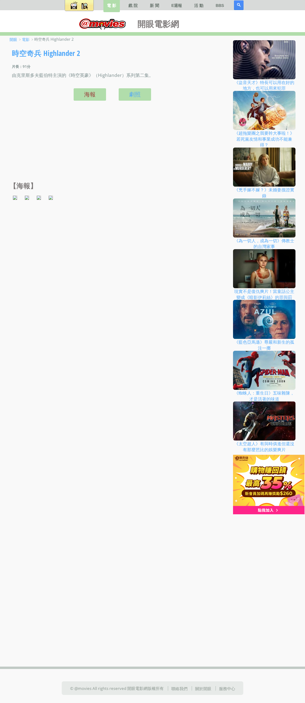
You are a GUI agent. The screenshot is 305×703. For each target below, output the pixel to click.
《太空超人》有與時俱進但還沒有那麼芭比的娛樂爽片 (264, 446)
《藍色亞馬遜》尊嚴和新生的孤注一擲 (264, 345)
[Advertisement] (111, 146)
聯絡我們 (179, 688)
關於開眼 (203, 688)
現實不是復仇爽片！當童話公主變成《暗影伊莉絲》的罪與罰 (264, 294)
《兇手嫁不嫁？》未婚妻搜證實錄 (264, 192)
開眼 (13, 39)
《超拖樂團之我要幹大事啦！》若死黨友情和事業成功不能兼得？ (264, 139)
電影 (26, 39)
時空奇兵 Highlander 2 (46, 53)
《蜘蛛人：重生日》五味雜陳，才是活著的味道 (264, 396)
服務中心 (227, 688)
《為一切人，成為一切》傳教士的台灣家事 (264, 243)
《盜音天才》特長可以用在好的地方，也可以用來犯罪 (264, 85)
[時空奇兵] (15, 197)
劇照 (135, 94)
